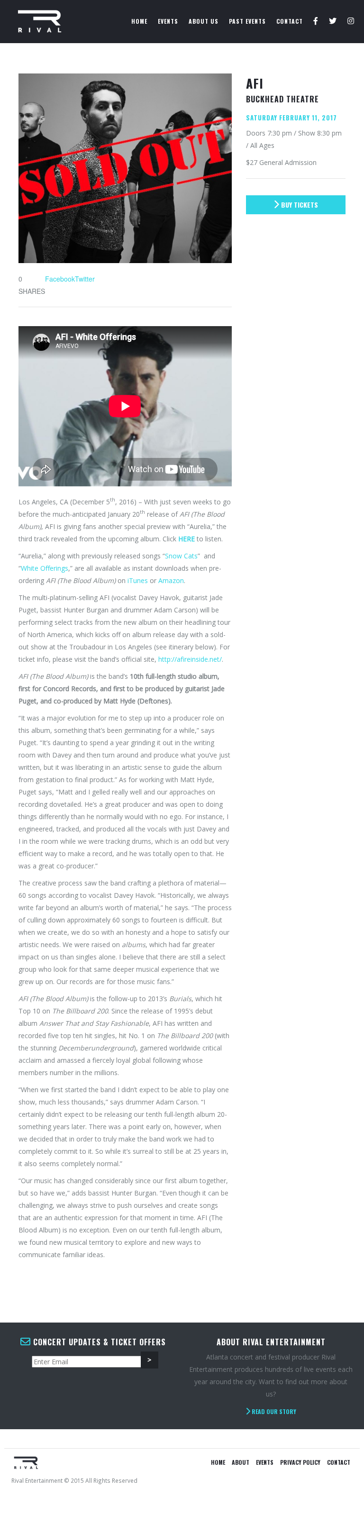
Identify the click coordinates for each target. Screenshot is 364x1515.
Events (168, 21)
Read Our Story (273, 1411)
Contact (289, 21)
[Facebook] (316, 21)
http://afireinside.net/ (190, 659)
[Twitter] (333, 21)
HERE (186, 538)
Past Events (247, 21)
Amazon (171, 580)
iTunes (137, 580)
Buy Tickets (298, 205)
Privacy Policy (300, 1462)
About (240, 1462)
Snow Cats (181, 555)
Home (139, 21)
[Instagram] (351, 21)
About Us (203, 21)
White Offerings (44, 568)
